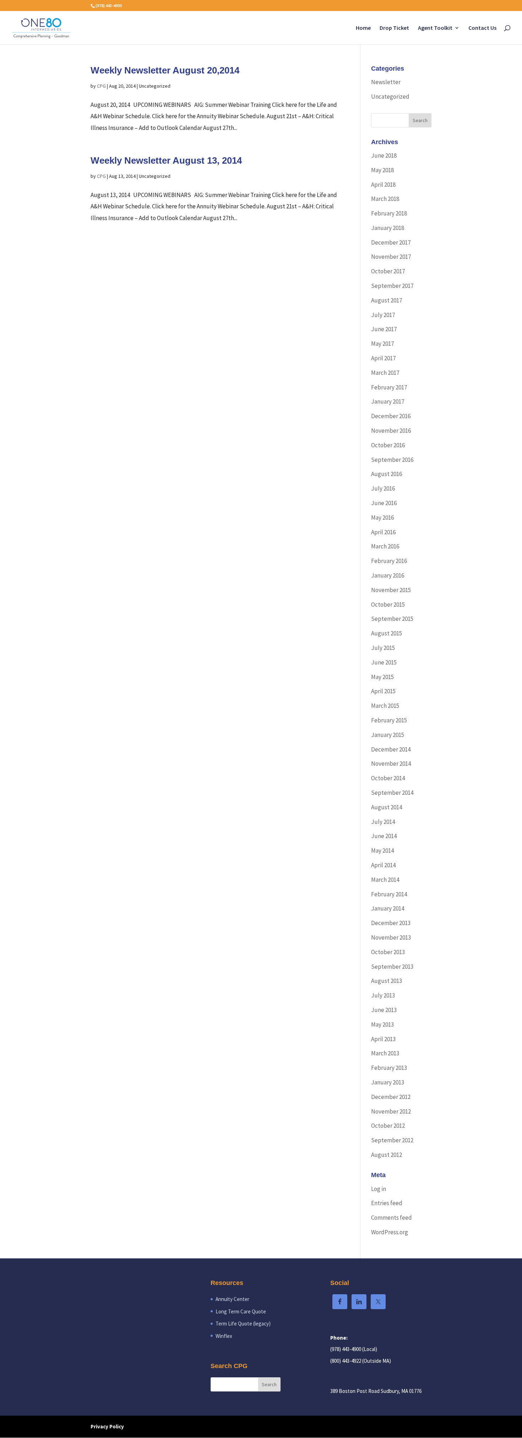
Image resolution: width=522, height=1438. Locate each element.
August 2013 (386, 981)
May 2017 (382, 344)
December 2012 (390, 1097)
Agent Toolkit (435, 28)
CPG (101, 86)
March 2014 (385, 880)
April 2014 (383, 865)
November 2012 (391, 1111)
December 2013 (390, 923)
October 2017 (388, 271)
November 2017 (391, 257)
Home (363, 28)
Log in (378, 1189)
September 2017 (392, 286)
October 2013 (388, 952)
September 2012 (392, 1140)
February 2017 (389, 387)
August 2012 (386, 1155)
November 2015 (391, 590)
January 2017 (387, 401)
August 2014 (386, 807)
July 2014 (383, 822)
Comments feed (391, 1217)
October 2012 (388, 1126)
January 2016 (387, 575)
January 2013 (387, 1082)
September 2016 (392, 460)
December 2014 (390, 749)
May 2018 (382, 170)
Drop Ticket (394, 28)
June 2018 (384, 155)
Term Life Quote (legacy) (243, 1323)
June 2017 (384, 329)
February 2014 (389, 894)
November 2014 (391, 763)
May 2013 (382, 1024)
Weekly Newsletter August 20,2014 (165, 70)
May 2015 (382, 677)
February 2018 (389, 213)
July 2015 (383, 648)
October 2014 (388, 778)
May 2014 (382, 850)
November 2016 (391, 430)
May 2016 (382, 517)
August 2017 (386, 300)
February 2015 (389, 720)
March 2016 (385, 546)
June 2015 (384, 662)
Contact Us (482, 28)
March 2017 (385, 373)
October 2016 (388, 445)
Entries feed (386, 1203)
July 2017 (383, 315)
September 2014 (392, 793)
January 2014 (387, 908)
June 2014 (384, 836)
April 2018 (383, 184)
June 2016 (384, 503)
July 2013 (383, 995)
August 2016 (386, 474)
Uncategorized (390, 96)
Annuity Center (232, 1299)
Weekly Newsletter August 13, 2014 (166, 160)
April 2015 (383, 691)
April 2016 (383, 532)
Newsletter (386, 82)
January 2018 (387, 228)
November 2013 (391, 937)
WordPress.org (389, 1232)
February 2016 (389, 561)
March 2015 (385, 706)
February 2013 (389, 1068)
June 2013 (384, 1010)
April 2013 (383, 1039)
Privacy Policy (107, 1426)
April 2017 (383, 358)
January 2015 (387, 735)
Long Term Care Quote (241, 1311)
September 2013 (392, 966)
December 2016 (390, 416)
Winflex (224, 1336)
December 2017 (390, 242)
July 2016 (383, 488)
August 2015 (386, 633)
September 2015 (392, 619)
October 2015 (388, 604)
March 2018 (385, 199)
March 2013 (385, 1053)
